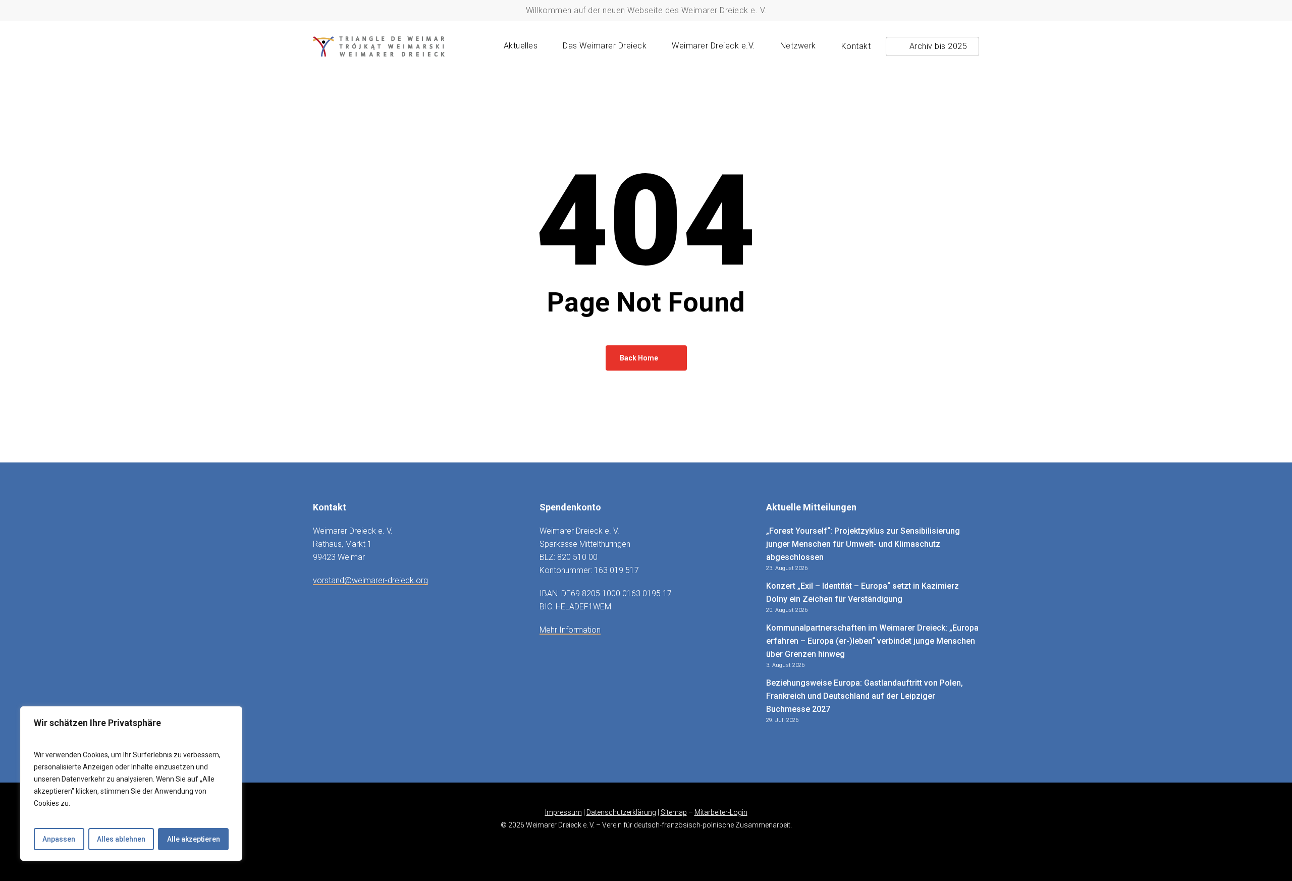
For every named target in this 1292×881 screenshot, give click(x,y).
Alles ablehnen (121, 839)
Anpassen (58, 839)
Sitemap (674, 812)
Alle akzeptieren (193, 839)
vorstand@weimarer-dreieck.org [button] (370, 580)
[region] (131, 783)
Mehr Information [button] (570, 630)
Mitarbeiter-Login (720, 812)
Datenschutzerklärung (621, 812)
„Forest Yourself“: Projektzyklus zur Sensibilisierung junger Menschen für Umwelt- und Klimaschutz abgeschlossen (863, 544)
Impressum (563, 812)
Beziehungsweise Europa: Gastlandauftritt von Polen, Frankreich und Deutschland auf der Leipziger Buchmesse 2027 (864, 696)
